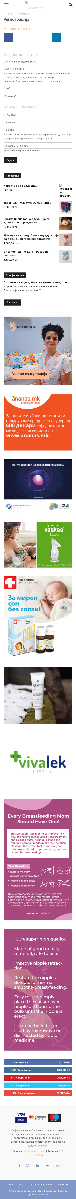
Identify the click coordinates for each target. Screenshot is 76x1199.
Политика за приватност (41, 1184)
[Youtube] (57, 1165)
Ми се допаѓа (61, 1062)
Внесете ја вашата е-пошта (22, 290)
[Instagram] (27, 1165)
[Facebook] (19, 1165)
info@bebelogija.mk (34, 1151)
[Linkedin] (37, 1165)
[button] (6, 5)
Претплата (63, 1093)
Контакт (21, 1184)
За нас (10, 1184)
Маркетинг (63, 1184)
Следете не (63, 1070)
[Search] (71, 5)
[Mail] (47, 1165)
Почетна (8, 13)
